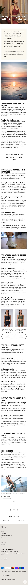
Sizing (2, 537)
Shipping (3, 533)
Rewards (3, 542)
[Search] (22, 3)
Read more (7, 496)
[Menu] (2, 3)
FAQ (2, 531)
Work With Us (4, 571)
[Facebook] (2, 526)
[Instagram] (5, 526)
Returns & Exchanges (6, 535)
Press (2, 540)
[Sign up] (26, 559)
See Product (7, 336)
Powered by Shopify (12, 579)
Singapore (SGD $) (5, 575)
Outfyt (6, 579)
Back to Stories (14, 516)
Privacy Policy (18, 571)
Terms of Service (11, 571)
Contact (3, 544)
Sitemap (24, 571)
